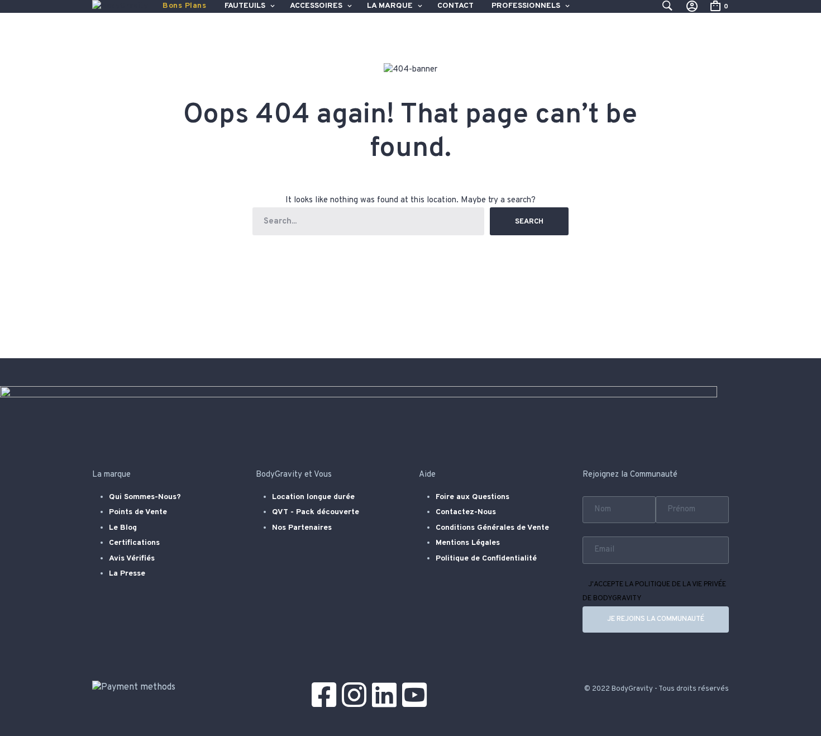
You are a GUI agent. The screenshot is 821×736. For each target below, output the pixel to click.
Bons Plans (185, 6)
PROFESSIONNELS (525, 6)
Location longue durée (313, 497)
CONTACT (455, 6)
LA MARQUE (390, 6)
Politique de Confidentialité (486, 558)
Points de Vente (138, 512)
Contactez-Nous (466, 512)
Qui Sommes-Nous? (145, 497)
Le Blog (123, 528)
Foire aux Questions (472, 497)
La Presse (127, 573)
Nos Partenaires (302, 528)
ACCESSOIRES (316, 6)
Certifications (134, 543)
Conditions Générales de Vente (492, 528)
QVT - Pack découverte (315, 512)
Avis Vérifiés (132, 558)
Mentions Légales (468, 543)
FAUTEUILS (245, 6)
